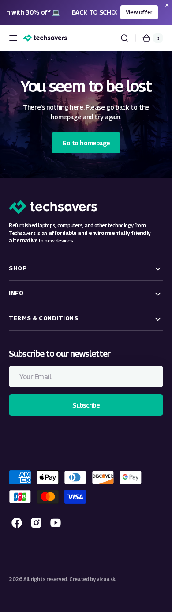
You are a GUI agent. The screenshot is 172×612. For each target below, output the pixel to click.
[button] (13, 38)
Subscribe (85, 405)
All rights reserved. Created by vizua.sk (69, 579)
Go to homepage (86, 143)
